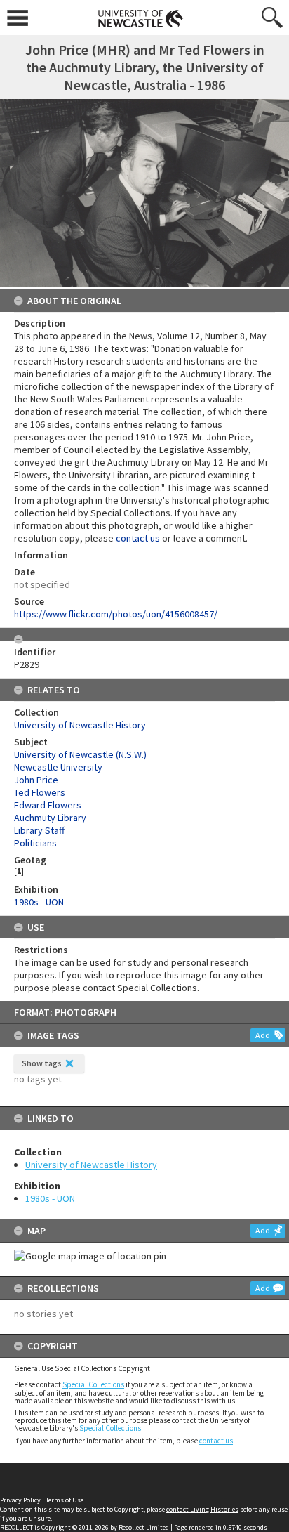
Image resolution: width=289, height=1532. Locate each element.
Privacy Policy (20, 1500)
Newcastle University (58, 767)
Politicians (35, 843)
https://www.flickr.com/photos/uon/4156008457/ (115, 614)
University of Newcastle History (91, 1164)
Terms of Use (64, 1500)
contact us (216, 1441)
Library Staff (39, 830)
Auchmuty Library (50, 817)
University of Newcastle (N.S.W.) (80, 754)
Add (262, 1035)
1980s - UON (50, 1198)
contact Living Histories (202, 1509)
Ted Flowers (39, 792)
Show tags (42, 1063)
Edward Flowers (47, 805)
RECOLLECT (16, 1527)
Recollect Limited (144, 1527)
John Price (36, 779)
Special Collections (93, 1384)
